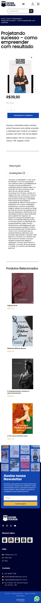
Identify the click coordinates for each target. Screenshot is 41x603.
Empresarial (17, 19)
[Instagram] (7, 526)
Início (3, 19)
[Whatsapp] (11, 526)
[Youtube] (15, 526)
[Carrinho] (38, 4)
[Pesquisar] (31, 11)
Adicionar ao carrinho (23, 115)
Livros (9, 19)
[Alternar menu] (23, 4)
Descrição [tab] (15, 165)
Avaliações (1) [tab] (17, 173)
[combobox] (18, 11)
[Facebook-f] (3, 526)
